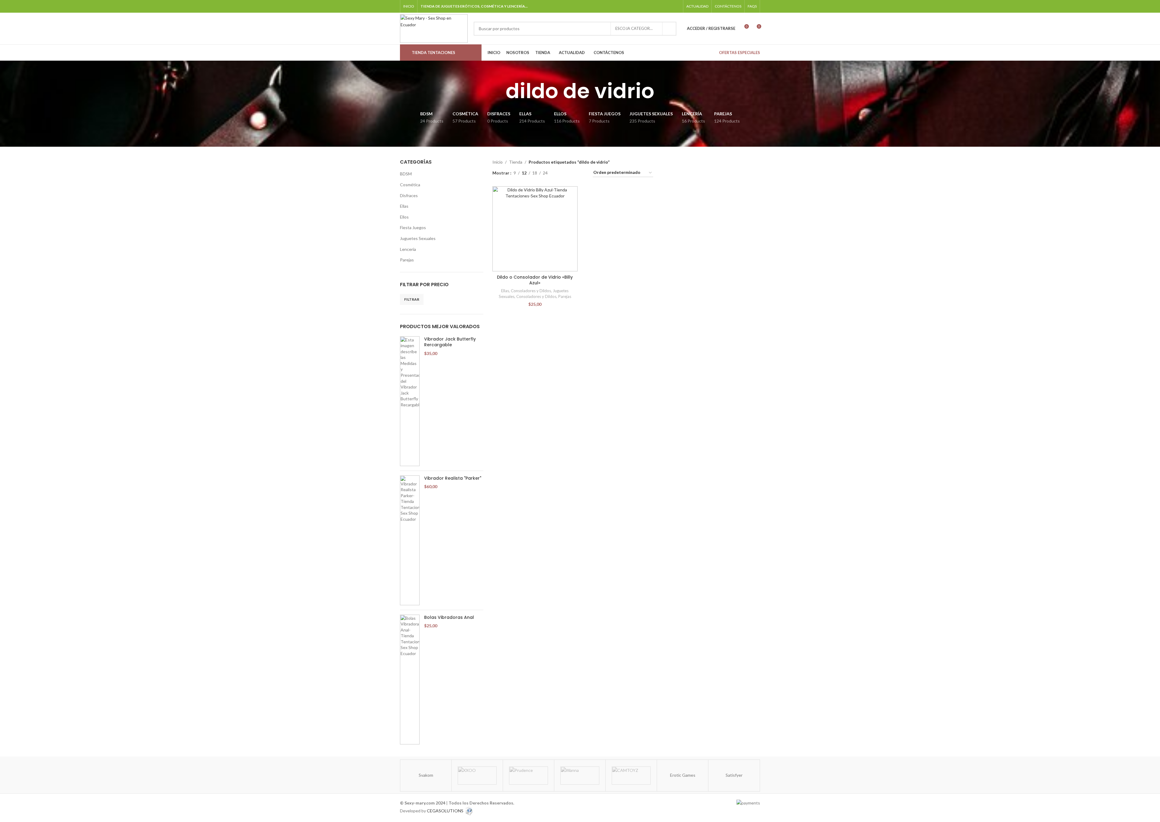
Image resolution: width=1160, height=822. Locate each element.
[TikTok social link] (668, 6)
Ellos (404, 216)
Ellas (404, 206)
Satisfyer (734, 775)
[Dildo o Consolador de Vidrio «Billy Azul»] (535, 228)
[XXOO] (477, 775)
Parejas (407, 259)
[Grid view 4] (581, 173)
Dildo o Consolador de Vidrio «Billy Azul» (535, 280)
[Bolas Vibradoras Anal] (410, 679)
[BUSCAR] (669, 29)
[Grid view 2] (562, 173)
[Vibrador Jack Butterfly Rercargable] (410, 401)
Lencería (408, 249)
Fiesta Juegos (413, 227)
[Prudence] (528, 775)
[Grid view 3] (571, 173)
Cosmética (410, 184)
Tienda (515, 162)
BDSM (406, 173)
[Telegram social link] (676, 6)
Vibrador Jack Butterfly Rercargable (450, 342)
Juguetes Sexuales (418, 238)
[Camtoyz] (631, 775)
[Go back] (498, 91)
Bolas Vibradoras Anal (449, 617)
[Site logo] (434, 27)
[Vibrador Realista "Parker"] (410, 540)
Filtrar (411, 299)
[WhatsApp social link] (661, 6)
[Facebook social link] (645, 6)
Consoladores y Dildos (531, 290)
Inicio (497, 162)
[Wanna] (579, 775)
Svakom (426, 775)
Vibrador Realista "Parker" (452, 478)
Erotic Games (682, 775)
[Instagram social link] (653, 6)
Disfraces (409, 195)
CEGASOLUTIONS (445, 810)
